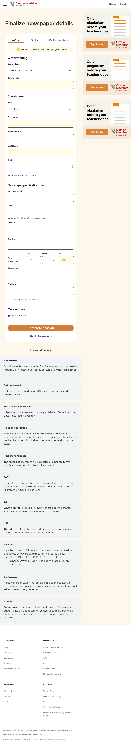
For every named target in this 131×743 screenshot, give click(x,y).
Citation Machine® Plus (53, 648)
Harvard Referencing (52, 674)
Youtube (7, 702)
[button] (41, 70)
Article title (13, 78)
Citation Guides (50, 653)
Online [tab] (35, 40)
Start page (13, 268)
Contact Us (8, 658)
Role (10, 103)
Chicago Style (49, 669)
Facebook (8, 691)
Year (61, 253)
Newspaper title (16, 191)
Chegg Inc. (8, 653)
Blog (6, 648)
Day (28, 253)
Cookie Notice (49, 702)
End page (12, 284)
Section (11, 239)
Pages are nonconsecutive (28, 299)
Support (7, 664)
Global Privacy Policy (52, 697)
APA (45, 658)
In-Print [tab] (16, 40)
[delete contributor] (72, 166)
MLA (45, 664)
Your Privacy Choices (52, 707)
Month (45, 253)
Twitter (7, 697)
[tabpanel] (41, 184)
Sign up (112, 4)
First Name (13, 117)
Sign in (123, 4)
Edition (11, 223)
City (10, 206)
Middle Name (14, 131)
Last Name (13, 146)
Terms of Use (48, 691)
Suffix (11, 160)
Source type (14, 64)
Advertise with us (11, 669)
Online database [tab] (59, 40)
